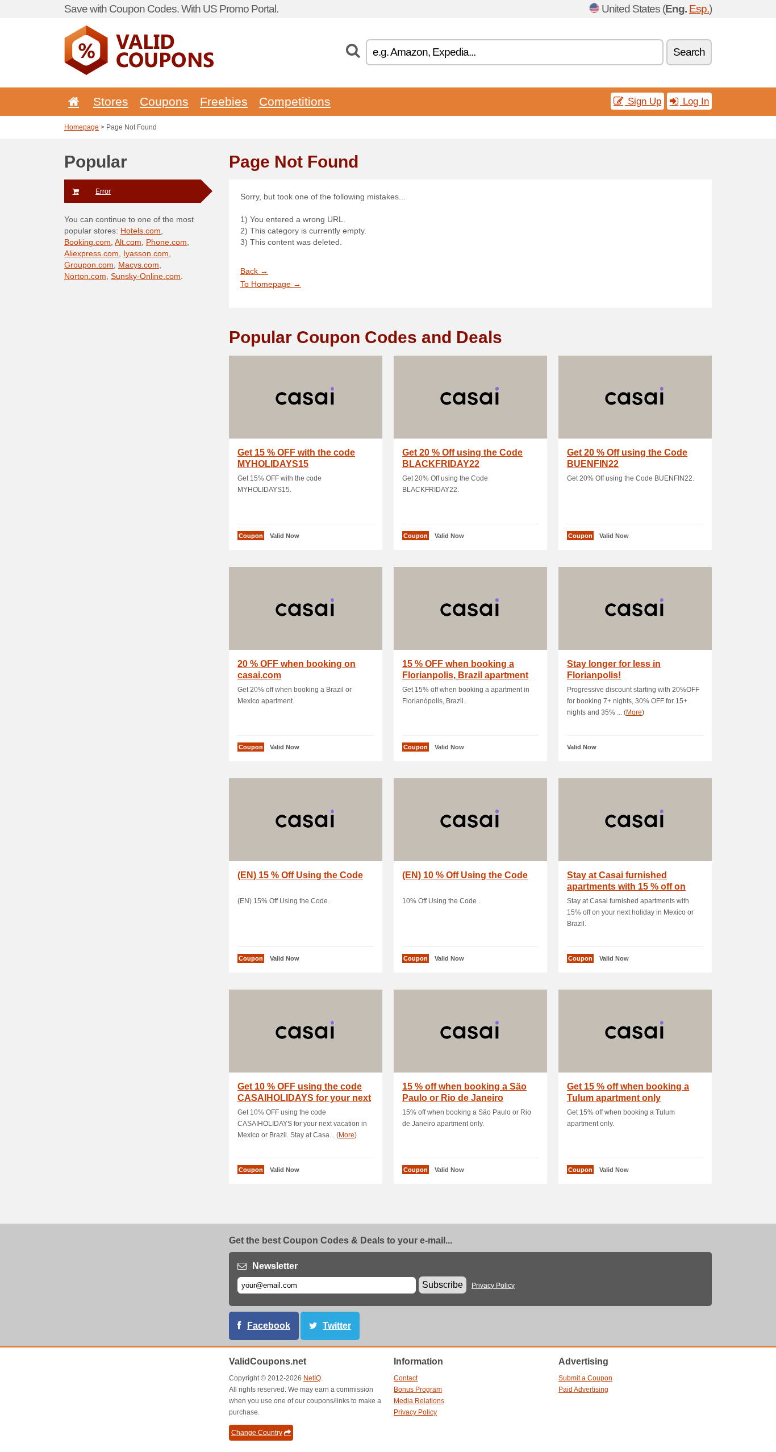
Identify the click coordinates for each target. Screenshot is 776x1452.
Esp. (699, 9)
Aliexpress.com (91, 253)
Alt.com (128, 242)
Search (689, 52)
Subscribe (442, 1285)
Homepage (81, 127)
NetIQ (312, 1378)
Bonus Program (418, 1389)
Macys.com (138, 264)
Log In (694, 101)
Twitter (337, 1325)
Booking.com (87, 242)
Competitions (295, 101)
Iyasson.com (146, 253)
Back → (254, 271)
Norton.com (85, 276)
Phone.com (166, 242)
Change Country (256, 1433)
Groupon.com (89, 264)
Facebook (268, 1325)
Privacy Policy (493, 1286)
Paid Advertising (583, 1389)
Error (103, 191)
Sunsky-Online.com (146, 276)
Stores (110, 101)
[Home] (71, 101)
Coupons (164, 101)
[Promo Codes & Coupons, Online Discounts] (139, 73)
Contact (406, 1378)
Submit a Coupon (585, 1378)
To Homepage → (270, 284)
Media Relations (419, 1401)
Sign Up (643, 101)
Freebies (224, 101)
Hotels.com (140, 230)
